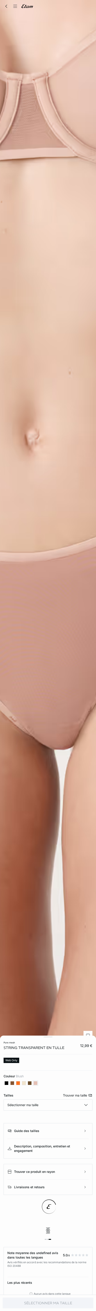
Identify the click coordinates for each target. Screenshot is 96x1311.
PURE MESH (9, 1042)
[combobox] (48, 1105)
